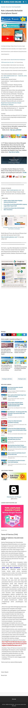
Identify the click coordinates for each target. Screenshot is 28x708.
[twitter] (8, 334)
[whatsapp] (19, 334)
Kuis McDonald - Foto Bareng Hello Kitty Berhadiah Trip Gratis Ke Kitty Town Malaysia (17, 413)
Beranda (14, 699)
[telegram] (24, 334)
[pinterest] (14, 334)
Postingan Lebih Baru (7, 379)
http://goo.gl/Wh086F (16, 130)
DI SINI (24, 172)
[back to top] (25, 704)
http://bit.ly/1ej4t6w (14, 152)
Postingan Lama (22, 379)
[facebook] (3, 334)
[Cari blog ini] (26, 2)
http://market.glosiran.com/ (14, 190)
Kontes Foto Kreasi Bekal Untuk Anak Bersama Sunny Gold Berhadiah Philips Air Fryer (17, 430)
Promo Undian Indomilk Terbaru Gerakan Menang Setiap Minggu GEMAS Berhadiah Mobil (15, 404)
